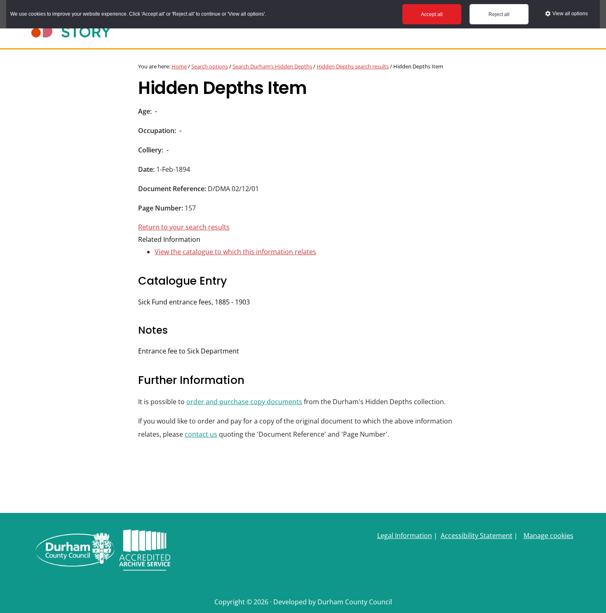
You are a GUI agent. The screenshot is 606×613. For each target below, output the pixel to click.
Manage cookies (548, 535)
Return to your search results (184, 227)
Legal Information (404, 535)
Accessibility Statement (476, 535)
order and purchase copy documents (244, 401)
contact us (201, 434)
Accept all (432, 14)
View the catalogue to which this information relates (235, 251)
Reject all (499, 14)
